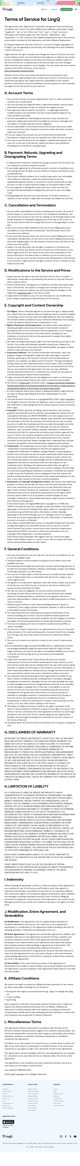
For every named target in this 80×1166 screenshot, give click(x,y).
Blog (55, 1091)
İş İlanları (56, 1096)
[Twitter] (70, 1136)
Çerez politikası (49, 1147)
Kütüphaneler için (8, 1103)
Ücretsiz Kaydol (66, 9)
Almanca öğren (33, 1096)
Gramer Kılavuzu (59, 1105)
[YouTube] (75, 1136)
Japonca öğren (33, 1103)
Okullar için (6, 1098)
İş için (4, 1101)
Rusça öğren (32, 1110)
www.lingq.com (24, 293)
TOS (27, 1147)
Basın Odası (57, 1103)
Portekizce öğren (33, 1101)
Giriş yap (54, 9)
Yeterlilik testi (58, 1098)
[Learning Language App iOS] (8, 1122)
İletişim (5, 1094)
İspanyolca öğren (33, 1091)
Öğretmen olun (58, 1094)
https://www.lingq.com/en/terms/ (19, 71)
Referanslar (6, 1105)
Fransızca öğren (33, 1094)
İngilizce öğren (32, 1089)
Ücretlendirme (7, 1091)
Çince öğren (32, 1105)
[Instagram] (61, 1136)
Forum (56, 1089)
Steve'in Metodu (8, 1096)
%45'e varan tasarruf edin (66, 3)
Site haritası (39, 1147)
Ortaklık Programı (59, 1101)
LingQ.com (25, 383)
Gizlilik (32, 1147)
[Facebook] (65, 1136)
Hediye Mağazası (8, 1108)
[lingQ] (7, 9)
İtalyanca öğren (33, 1098)
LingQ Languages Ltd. (19, 1143)
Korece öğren (32, 1108)
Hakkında (5, 1089)
